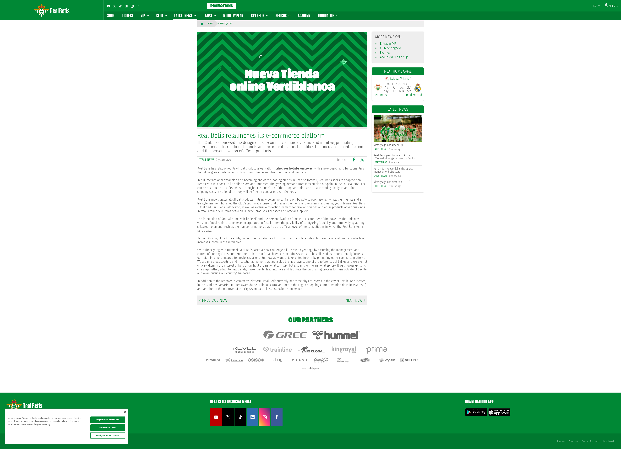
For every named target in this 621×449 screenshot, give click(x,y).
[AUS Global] (310, 349)
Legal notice (562, 441)
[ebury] (278, 360)
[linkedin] (126, 6)
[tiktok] (120, 6)
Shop (110, 15)
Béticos (281, 15)
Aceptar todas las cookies (107, 419)
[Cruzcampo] (212, 360)
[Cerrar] (125, 412)
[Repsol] (387, 360)
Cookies (585, 441)
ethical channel (608, 441)
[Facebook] (138, 6)
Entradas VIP (385, 43)
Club (160, 15)
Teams (208, 15)
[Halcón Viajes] (343, 360)
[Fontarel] (365, 360)
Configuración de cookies (107, 435)
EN (594, 5)
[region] (66, 426)
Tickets (127, 15)
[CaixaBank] (234, 360)
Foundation (326, 15)
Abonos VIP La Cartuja (392, 57)
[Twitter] (114, 6)
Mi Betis (613, 5)
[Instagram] (132, 6)
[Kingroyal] (343, 349)
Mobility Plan (233, 15)
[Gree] (285, 335)
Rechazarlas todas (107, 427)
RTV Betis (258, 15)
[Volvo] (299, 360)
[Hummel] (336, 335)
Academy (304, 15)
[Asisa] (256, 360)
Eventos (382, 53)
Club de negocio (388, 48)
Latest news (183, 15)
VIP (143, 15)
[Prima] (376, 349)
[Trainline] (277, 349)
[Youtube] (108, 6)
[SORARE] (409, 360)
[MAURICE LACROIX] (310, 369)
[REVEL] (244, 349)
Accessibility (594, 441)
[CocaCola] (321, 360)
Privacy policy (574, 441)
